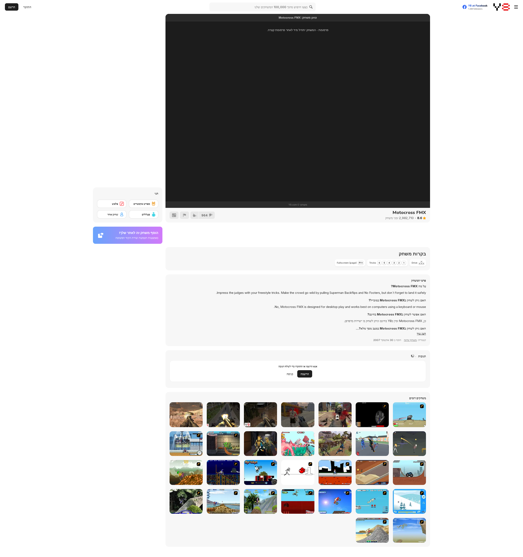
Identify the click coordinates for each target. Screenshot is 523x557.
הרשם (11, 7)
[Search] (311, 6)
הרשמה (305, 374)
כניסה (290, 374)
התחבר (27, 7)
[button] (421, 333)
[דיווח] (184, 215)
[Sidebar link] (516, 7)
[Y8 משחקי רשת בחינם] (501, 7)
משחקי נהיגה (410, 340)
